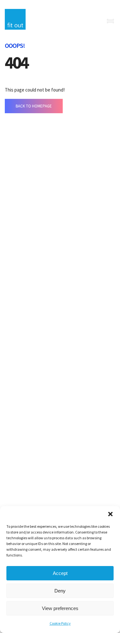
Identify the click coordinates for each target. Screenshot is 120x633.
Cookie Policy (60, 623)
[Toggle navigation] (110, 21)
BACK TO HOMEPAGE (34, 106)
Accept (60, 573)
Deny (60, 590)
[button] (110, 514)
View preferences (60, 608)
